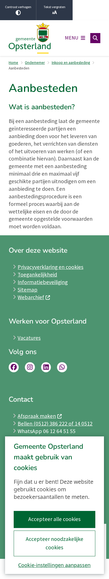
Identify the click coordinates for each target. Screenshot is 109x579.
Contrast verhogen (18, 7)
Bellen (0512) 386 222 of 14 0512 (55, 423)
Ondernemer (35, 62)
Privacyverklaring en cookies (50, 267)
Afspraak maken (37, 416)
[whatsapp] (62, 367)
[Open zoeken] (95, 38)
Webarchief (31, 297)
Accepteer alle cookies (54, 519)
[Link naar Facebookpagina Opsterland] (14, 367)
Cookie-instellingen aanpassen (54, 565)
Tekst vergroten (54, 7)
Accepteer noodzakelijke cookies (54, 543)
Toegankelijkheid (37, 274)
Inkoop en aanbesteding (71, 62)
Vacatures (29, 337)
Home (13, 62)
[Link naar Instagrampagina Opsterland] (30, 367)
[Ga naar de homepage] (30, 38)
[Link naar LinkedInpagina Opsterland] (46, 367)
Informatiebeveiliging (43, 282)
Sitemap (27, 289)
